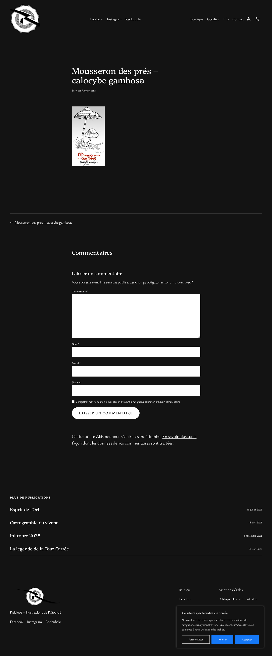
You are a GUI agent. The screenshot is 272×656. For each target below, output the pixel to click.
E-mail (76, 363)
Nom (75, 344)
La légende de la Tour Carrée (39, 548)
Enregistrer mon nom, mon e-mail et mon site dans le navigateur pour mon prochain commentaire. (128, 401)
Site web (76, 382)
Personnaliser (196, 639)
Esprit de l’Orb (25, 509)
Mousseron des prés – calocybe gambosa (43, 222)
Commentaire (80, 291)
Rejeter (222, 639)
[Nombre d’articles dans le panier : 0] (257, 19)
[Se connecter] (248, 19)
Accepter (247, 639)
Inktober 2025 (25, 535)
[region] (220, 627)
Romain (86, 90)
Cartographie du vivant (34, 522)
